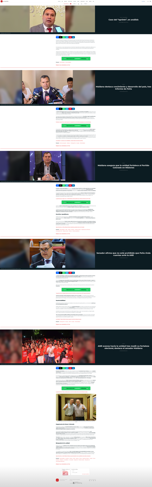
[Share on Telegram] (67, 37)
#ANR (66, 229)
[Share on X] (60, 37)
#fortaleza (57, 459)
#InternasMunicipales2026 (60, 461)
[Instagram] (93, 480)
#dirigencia (61, 459)
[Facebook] (89, 480)
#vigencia (77, 458)
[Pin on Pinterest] (70, 37)
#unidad (69, 229)
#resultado (67, 458)
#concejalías (71, 459)
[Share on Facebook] (57, 37)
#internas (70, 458)
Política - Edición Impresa (123, 17)
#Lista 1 (94, 458)
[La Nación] (4, 1)
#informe (66, 321)
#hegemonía (76, 459)
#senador (72, 321)
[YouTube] (95, 480)
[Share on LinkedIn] (73, 37)
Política (123, 84)
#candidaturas (66, 459)
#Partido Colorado (78, 229)
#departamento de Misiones (85, 229)
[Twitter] (91, 480)
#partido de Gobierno (85, 458)
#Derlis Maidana (62, 62)
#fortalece (72, 229)
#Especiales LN (87, 459)
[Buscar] (150, 1)
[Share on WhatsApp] (63, 37)
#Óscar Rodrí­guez (68, 62)
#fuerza (80, 458)
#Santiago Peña (62, 321)
